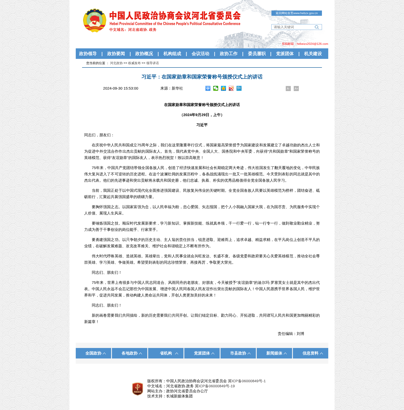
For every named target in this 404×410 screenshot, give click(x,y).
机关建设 (313, 53)
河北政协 (116, 63)
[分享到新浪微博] (231, 88)
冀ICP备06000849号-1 (247, 381)
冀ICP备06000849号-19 (215, 386)
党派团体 (285, 53)
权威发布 (134, 63)
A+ (296, 88)
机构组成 (172, 53)
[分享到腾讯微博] (239, 88)
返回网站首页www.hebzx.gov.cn (297, 13)
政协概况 (144, 53)
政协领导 (88, 53)
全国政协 (93, 353)
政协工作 (229, 53)
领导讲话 (152, 63)
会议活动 (200, 53)
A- (288, 88)
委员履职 (257, 53)
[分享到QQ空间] (223, 88)
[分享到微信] (215, 88)
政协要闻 (116, 53)
